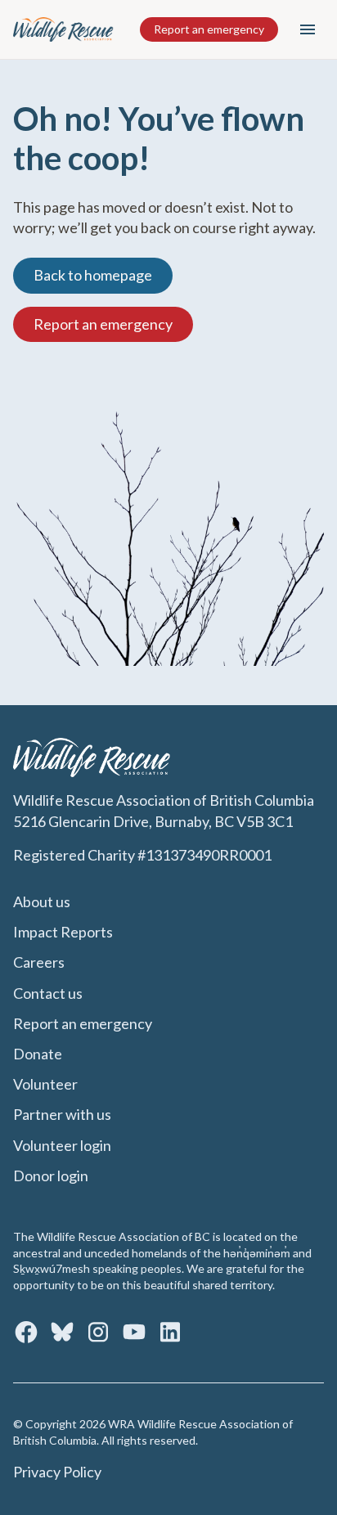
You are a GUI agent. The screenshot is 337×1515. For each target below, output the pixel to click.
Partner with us (62, 1114)
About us (41, 901)
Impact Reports (63, 932)
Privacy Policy (57, 1472)
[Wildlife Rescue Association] (64, 29)
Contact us (48, 993)
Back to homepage (93, 275)
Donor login (50, 1176)
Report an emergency (209, 29)
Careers (39, 962)
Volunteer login (62, 1145)
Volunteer (45, 1084)
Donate (37, 1054)
